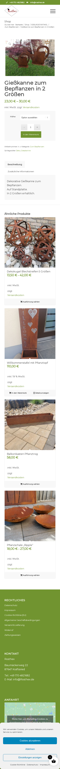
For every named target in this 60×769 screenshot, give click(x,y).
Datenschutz (32, 764)
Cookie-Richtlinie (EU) (15, 615)
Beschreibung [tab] (15, 164)
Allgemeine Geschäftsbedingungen (22, 620)
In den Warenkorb (31, 134)
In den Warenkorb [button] (19, 393)
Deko (18, 151)
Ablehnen (30, 749)
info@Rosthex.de (23, 679)
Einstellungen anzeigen (30, 757)
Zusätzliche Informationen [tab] (21, 171)
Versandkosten (31, 107)
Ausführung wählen (31, 302)
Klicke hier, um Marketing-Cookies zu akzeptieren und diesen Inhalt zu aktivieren (30, 721)
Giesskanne (26, 151)
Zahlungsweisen (12, 635)
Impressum (45, 764)
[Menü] (51, 11)
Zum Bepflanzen (37, 147)
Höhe (13, 117)
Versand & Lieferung (14, 625)
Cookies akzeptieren (30, 740)
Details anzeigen (42, 393)
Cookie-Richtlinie (17, 764)
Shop (7, 21)
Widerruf (8, 630)
